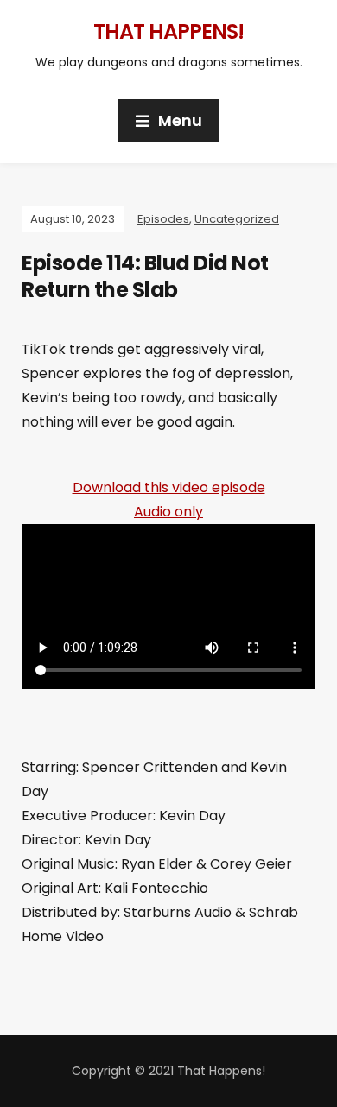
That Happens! (168, 31)
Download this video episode (169, 487)
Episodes (163, 219)
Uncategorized (236, 219)
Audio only (168, 512)
